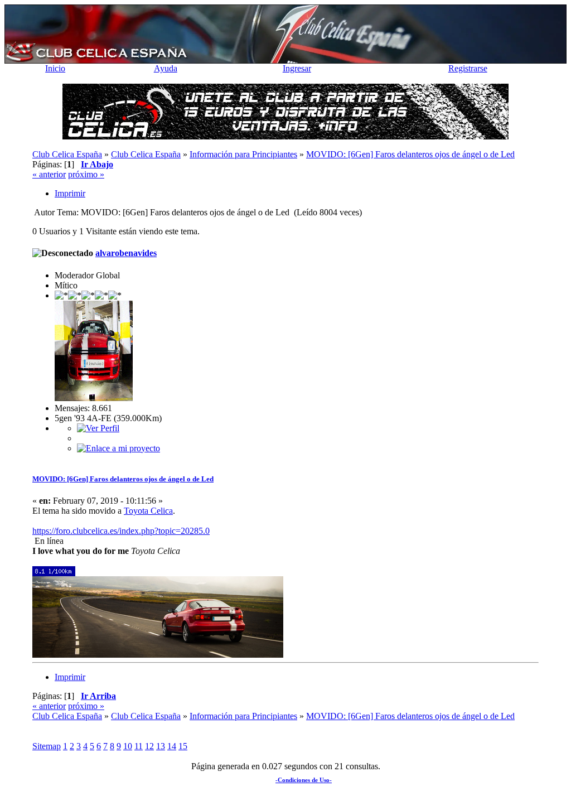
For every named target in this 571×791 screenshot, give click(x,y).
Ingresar (297, 68)
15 (182, 746)
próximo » (86, 174)
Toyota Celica (148, 510)
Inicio (55, 68)
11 (138, 746)
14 (171, 746)
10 (127, 746)
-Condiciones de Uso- (303, 779)
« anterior (49, 174)
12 (149, 746)
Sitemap (46, 746)
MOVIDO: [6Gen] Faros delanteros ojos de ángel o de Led (123, 479)
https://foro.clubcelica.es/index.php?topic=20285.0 (121, 531)
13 (160, 746)
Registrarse (467, 68)
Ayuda (165, 68)
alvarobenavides (126, 253)
